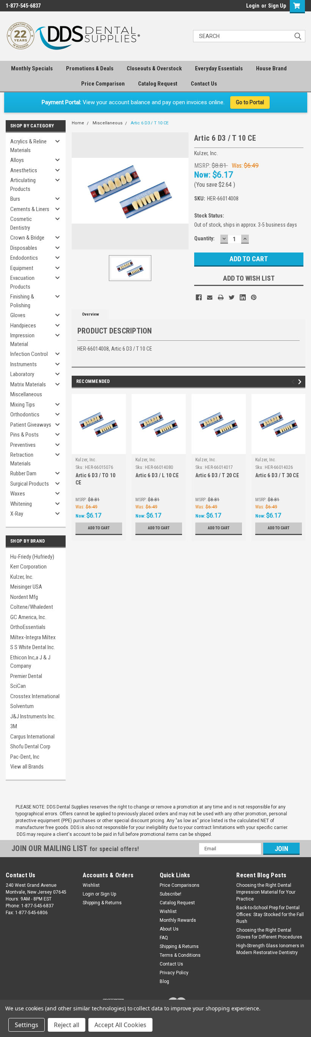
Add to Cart (99, 528)
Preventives (23, 444)
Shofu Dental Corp (30, 746)
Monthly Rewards (178, 920)
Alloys (17, 160)
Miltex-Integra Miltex (33, 637)
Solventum (22, 706)
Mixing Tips (22, 404)
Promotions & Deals (89, 68)
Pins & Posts (24, 434)
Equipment (21, 268)
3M (13, 726)
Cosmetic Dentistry (21, 223)
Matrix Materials (28, 384)
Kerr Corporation (28, 566)
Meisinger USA (26, 586)
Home (78, 123)
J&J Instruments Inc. (32, 716)
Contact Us (204, 83)
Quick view (99, 448)
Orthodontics (24, 414)
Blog (164, 981)
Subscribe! (170, 894)
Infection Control (29, 354)
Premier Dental (26, 676)
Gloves (17, 315)
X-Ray (16, 513)
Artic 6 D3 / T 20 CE (217, 475)
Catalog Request (157, 83)
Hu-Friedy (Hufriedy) (32, 556)
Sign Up (277, 6)
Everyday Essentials (219, 68)
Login (252, 6)
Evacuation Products (22, 282)
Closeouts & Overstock (154, 68)
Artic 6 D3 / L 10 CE (157, 475)
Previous (294, 381)
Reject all (66, 1025)
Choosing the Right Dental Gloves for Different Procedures (269, 933)
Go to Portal (250, 102)
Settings (26, 1025)
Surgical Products (29, 483)
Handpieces (23, 325)
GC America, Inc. (28, 617)
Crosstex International (35, 696)
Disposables (23, 248)
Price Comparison (103, 83)
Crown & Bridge (27, 237)
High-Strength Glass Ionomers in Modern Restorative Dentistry (270, 949)
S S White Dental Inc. (32, 647)
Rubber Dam (23, 473)
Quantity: (204, 238)
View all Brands (27, 766)
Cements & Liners (29, 209)
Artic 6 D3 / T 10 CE (149, 123)
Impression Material (22, 340)
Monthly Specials (32, 68)
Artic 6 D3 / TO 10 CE (95, 479)
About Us (169, 929)
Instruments (23, 364)
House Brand (271, 68)
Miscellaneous (26, 394)
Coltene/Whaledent (31, 606)
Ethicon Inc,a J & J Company (30, 662)
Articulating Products (23, 184)
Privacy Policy (174, 972)
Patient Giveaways (30, 424)
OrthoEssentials (28, 627)
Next (301, 381)
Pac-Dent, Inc (24, 756)
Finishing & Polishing (22, 301)
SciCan (18, 686)
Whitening (21, 503)
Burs (15, 198)
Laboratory (22, 374)
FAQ (164, 937)
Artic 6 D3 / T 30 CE (277, 475)
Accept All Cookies (120, 1025)
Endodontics (24, 257)
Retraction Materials (21, 459)
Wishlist (91, 885)
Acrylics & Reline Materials (28, 146)
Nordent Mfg (24, 597)
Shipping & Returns (102, 902)
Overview (90, 314)
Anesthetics (23, 170)
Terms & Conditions (180, 955)
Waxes (17, 493)
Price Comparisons (179, 885)
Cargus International (32, 736)
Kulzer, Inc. (21, 576)
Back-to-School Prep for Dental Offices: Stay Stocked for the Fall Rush (270, 914)
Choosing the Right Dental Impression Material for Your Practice (265, 892)
